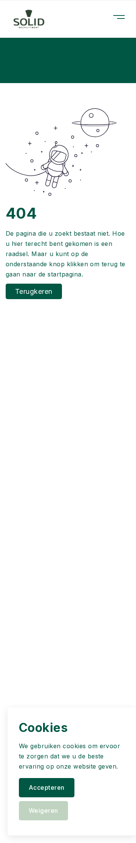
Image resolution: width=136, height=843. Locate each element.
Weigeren (43, 810)
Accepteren (47, 787)
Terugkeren (34, 291)
